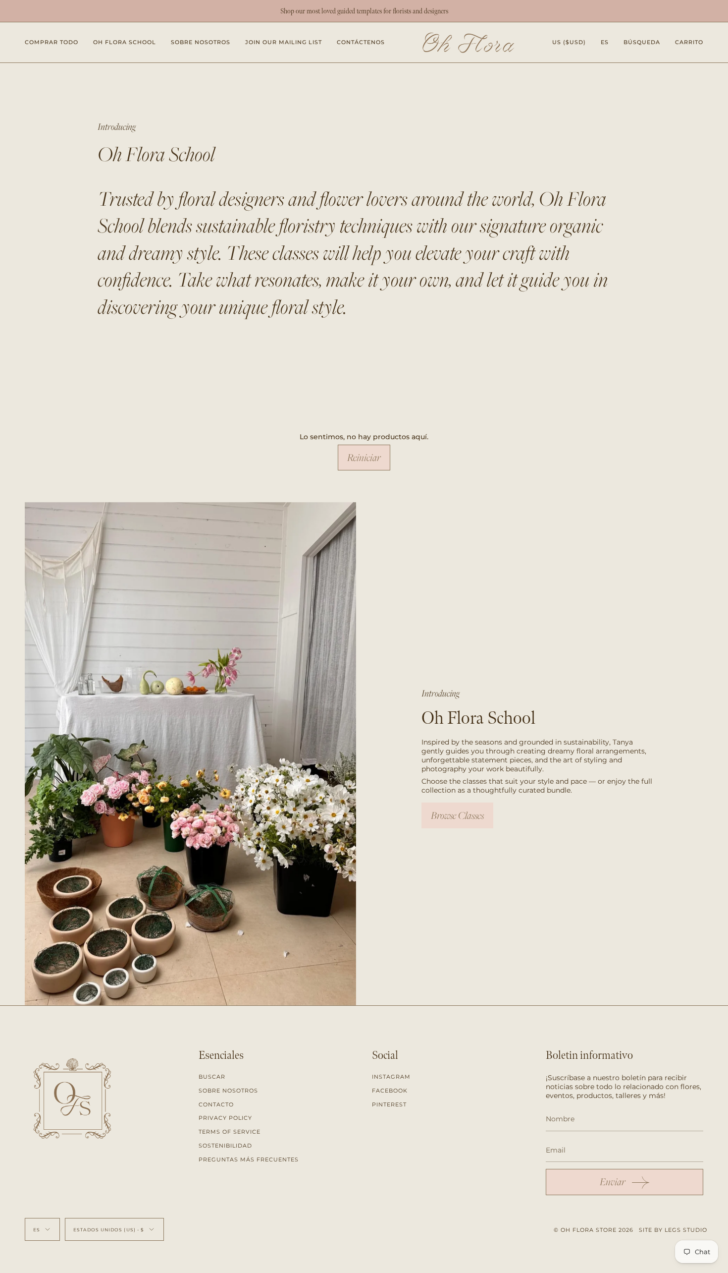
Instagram (391, 1076)
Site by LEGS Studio (673, 1229)
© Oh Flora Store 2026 (593, 1229)
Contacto (216, 1104)
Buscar (212, 1076)
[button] (51, 42)
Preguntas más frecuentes (249, 1159)
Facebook (390, 1090)
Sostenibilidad (225, 1145)
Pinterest (389, 1104)
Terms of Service (229, 1131)
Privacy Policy (225, 1117)
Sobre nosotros (228, 1090)
